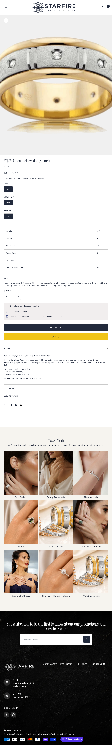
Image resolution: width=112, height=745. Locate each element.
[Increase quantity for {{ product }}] (18, 296)
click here (38, 378)
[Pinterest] (21, 405)
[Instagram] (13, 715)
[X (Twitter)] (16, 405)
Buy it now (56, 337)
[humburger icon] (6, 7)
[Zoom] (6, 20)
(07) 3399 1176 (20, 696)
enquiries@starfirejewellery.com (24, 685)
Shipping (21, 178)
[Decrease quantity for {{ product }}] (6, 296)
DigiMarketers (68, 734)
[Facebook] (11, 405)
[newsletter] (86, 639)
